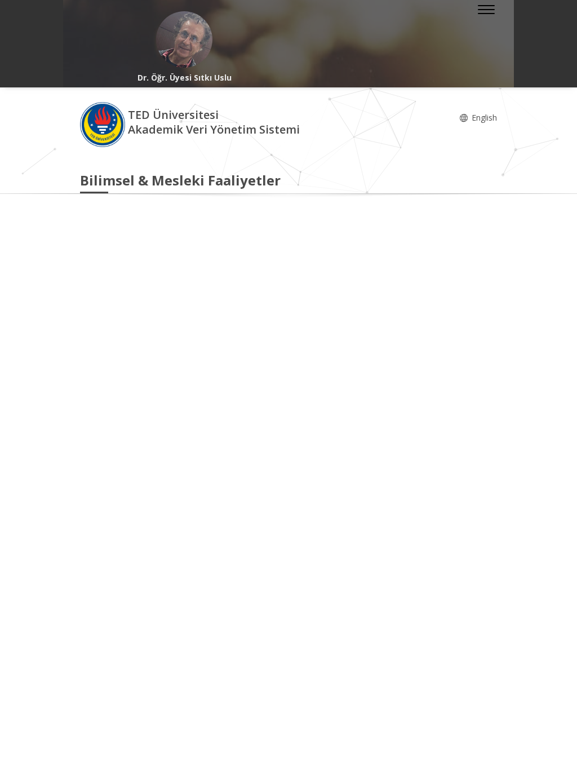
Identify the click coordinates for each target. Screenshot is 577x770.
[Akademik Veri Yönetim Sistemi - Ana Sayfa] (104, 123)
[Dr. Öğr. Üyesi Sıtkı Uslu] (184, 39)
